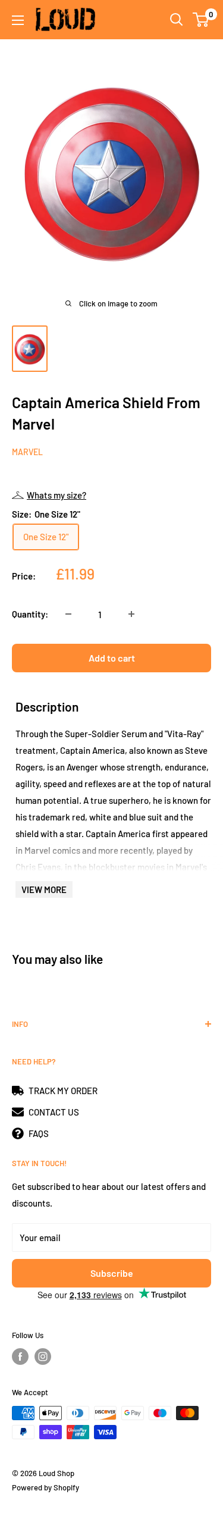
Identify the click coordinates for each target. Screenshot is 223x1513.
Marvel (27, 452)
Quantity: (30, 614)
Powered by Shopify (45, 1487)
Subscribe (111, 1273)
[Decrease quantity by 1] (68, 614)
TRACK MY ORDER (63, 1090)
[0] (201, 19)
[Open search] (176, 19)
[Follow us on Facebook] (20, 1356)
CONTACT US (54, 1112)
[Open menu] (18, 20)
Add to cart (112, 657)
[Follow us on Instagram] (42, 1356)
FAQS (39, 1133)
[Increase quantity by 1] (131, 614)
